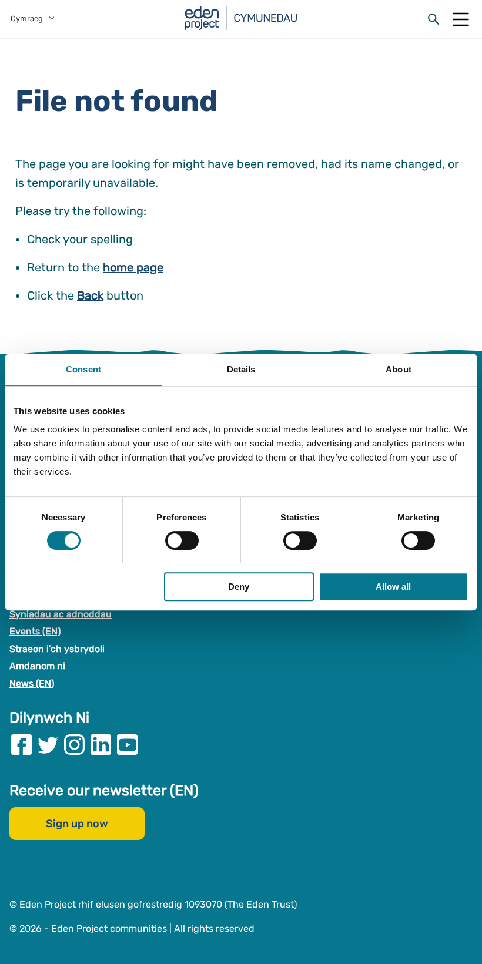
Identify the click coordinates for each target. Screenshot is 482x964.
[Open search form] (433, 19)
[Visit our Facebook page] (21, 744)
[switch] (182, 540)
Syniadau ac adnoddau (60, 613)
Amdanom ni (37, 665)
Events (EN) (35, 631)
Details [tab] (241, 369)
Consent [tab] (83, 369)
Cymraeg (27, 18)
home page (133, 267)
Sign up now (77, 823)
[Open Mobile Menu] (460, 19)
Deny (238, 587)
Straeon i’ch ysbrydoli (57, 648)
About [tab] (398, 369)
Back (90, 295)
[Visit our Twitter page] (48, 744)
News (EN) (31, 683)
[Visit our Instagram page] (74, 744)
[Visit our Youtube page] (127, 744)
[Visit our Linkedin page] (101, 744)
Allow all (393, 587)
